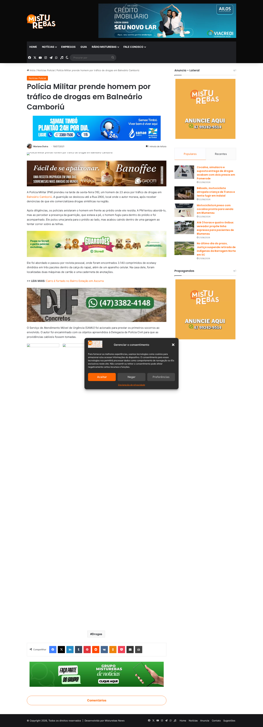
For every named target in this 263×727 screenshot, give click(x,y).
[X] (61, 649)
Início (32, 70)
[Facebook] (52, 649)
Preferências (161, 377)
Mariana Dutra (40, 146)
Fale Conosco (133, 46)
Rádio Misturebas (104, 46)
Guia (84, 46)
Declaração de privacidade (131, 384)
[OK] (112, 649)
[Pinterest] (87, 649)
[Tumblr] (78, 649)
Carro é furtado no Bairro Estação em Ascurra (75, 281)
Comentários (96, 700)
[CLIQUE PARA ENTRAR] (97, 674)
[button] (173, 344)
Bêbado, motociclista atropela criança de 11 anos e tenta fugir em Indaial (216, 191)
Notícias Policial (46, 70)
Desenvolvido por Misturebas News (105, 720)
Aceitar (102, 377)
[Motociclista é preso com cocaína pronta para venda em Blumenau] (184, 210)
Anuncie (204, 720)
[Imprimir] (138, 649)
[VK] (104, 649)
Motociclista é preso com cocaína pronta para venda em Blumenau (215, 209)
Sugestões (229, 720)
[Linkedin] (70, 649)
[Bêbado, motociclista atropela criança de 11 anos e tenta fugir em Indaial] (184, 193)
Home (33, 46)
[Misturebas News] (41, 21)
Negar (131, 377)
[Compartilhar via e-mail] (130, 649)
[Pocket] (121, 649)
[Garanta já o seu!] (96, 173)
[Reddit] (95, 649)
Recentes (221, 154)
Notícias (48, 46)
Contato (216, 720)
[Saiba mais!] (96, 243)
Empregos (68, 46)
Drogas (97, 634)
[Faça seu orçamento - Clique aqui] (96, 304)
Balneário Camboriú (39, 197)
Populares (190, 154)
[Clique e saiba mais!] (97, 127)
